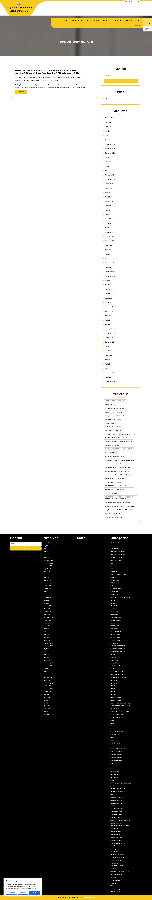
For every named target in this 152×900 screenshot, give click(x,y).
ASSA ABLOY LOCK (116, 557)
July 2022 (108, 206)
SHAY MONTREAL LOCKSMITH (126, 510)
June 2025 (108, 162)
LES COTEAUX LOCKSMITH (113, 430)
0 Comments (46, 77)
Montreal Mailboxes (116, 760)
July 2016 (108, 351)
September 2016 (110, 342)
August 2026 (109, 118)
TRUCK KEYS (46, 80)
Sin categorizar (114, 849)
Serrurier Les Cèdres (125, 467)
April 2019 (108, 254)
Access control (114, 546)
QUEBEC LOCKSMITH (116, 791)
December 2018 (110, 272)
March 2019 (108, 258)
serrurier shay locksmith (112, 493)
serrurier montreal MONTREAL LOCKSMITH (117, 475)
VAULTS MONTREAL (116, 874)
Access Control (77, 20)
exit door (113, 654)
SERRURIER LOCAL (115, 829)
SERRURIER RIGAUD (111, 486)
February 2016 (109, 373)
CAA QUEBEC (114, 591)
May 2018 (108, 280)
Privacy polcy (129, 20)
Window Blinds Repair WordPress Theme (70, 897)
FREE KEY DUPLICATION (117, 671)
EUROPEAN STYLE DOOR (117, 646)
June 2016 (108, 355)
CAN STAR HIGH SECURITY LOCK (120, 597)
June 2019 (108, 245)
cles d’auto (66, 77)
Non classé (113, 769)
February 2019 (109, 263)
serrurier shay (109, 489)
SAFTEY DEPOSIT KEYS (117, 809)
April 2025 (108, 166)
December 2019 (110, 232)
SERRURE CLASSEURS (116, 817)
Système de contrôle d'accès (113, 513)
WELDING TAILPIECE (116, 891)
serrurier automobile (116, 823)
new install (113, 766)
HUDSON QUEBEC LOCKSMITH (114, 427)
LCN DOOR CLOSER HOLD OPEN (119, 711)
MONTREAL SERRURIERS (112, 449)
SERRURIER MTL (110, 478)
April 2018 (108, 285)
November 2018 (110, 276)
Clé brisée (113, 603)
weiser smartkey (115, 889)
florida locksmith (115, 666)
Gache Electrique (110, 419)
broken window (114, 586)
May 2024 (108, 192)
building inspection (115, 589)
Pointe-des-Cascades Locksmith (114, 456)
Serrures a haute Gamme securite (120, 820)
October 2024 (109, 184)
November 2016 (110, 333)
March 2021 (108, 219)
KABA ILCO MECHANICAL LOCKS (120, 706)
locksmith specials (115, 734)
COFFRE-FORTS (115, 614)
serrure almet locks (116, 811)
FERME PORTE (114, 660)
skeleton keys (114, 851)
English (129, 1)
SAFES (112, 806)
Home (65, 20)
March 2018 (108, 289)
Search (121, 81)
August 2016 (109, 346)
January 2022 (109, 214)
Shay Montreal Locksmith (34, 80)
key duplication (114, 709)
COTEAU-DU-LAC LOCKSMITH (114, 412)
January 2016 (109, 377)
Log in (107, 98)
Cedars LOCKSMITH (111, 405)
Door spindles (114, 629)
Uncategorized (114, 869)
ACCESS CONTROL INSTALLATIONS (115, 401)
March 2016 (108, 368)
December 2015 (110, 381)
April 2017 (108, 320)
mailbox (112, 737)
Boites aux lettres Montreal (118, 574)
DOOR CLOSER (114, 626)
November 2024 (110, 179)
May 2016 (108, 359)
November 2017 (110, 302)
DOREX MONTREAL (115, 631)
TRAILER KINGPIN (115, 860)
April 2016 (108, 364)
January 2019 (109, 267)
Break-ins (113, 577)
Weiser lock (113, 883)
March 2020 (108, 228)
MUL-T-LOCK (114, 763)
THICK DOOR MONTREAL (117, 854)
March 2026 (108, 140)
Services (96, 20)
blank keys (113, 566)
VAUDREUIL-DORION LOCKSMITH (114, 517)
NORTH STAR (114, 774)
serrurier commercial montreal (114, 464)
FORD (112, 669)
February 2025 (109, 175)
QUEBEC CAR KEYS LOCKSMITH (119, 789)
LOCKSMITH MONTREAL (129, 434)
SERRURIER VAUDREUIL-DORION (114, 506)
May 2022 (108, 210)
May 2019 (108, 250)
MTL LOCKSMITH (128, 449)
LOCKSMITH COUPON (116, 731)
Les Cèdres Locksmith (111, 434)
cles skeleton (114, 611)
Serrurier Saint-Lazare (126, 486)
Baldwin (112, 563)
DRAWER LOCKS (115, 634)
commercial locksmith (116, 617)
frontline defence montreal (118, 677)
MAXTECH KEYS (115, 740)
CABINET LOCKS (115, 594)
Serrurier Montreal (20, 80)
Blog (139, 20)
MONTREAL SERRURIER (112, 445)
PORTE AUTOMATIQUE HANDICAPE (120, 783)
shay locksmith (131, 506)
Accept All (34, 892)
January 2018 (109, 298)
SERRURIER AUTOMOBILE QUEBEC (120, 826)
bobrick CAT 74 (114, 571)
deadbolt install (114, 623)
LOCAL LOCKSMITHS (116, 714)
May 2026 (108, 131)
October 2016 (109, 338)
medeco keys (114, 746)
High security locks (115, 697)
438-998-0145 (114, 543)
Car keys (112, 600)
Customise (11, 892)
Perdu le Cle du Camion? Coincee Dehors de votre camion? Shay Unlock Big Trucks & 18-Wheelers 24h (47, 71)
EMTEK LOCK (114, 643)
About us (106, 20)
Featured (113, 657)
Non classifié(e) (115, 771)
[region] (23, 887)
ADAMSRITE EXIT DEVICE (117, 551)
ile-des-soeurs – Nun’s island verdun (120, 703)
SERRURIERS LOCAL (116, 840)
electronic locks (115, 637)
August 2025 (109, 157)
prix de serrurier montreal (117, 786)
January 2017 (109, 329)
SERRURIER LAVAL (110, 467)
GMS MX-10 (113, 686)
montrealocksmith (34, 77)
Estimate (137, 25)
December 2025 (110, 144)
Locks (112, 720)
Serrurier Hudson (131, 464)
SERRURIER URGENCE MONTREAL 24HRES (117, 502)
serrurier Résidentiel (116, 837)
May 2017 (108, 316)
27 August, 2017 (21, 77)
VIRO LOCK (113, 877)
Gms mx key (114, 680)
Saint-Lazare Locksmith (127, 460)
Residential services (116, 803)
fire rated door (114, 663)
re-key (112, 794)
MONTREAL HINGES (116, 751)
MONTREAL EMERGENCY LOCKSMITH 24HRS (118, 438)
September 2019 (110, 241)
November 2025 (110, 148)
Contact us (117, 20)
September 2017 (110, 307)
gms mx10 (121, 419)
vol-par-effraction (115, 880)
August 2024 (109, 188)
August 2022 (109, 201)
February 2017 (109, 324)
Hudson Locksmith (110, 423)
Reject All (23, 892)
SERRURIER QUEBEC (116, 834)
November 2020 (110, 223)
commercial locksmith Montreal (114, 408)
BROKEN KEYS (114, 580)
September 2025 (110, 153)
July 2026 (108, 122)
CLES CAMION (58, 77)
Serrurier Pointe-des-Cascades (114, 482)
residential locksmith (116, 797)
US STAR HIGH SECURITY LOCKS (120, 871)
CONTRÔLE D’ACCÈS (116, 620)
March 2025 (108, 170)
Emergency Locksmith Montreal (114, 416)
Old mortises (114, 777)
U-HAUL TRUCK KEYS (116, 866)
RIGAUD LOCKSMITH (111, 460)
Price (87, 20)
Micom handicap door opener (118, 749)
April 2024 (108, 197)
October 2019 (109, 236)
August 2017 (109, 311)
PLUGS (112, 780)
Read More (21, 91)
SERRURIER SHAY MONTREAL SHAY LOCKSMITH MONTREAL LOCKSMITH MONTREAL (119, 498)
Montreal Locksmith (76, 77)
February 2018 (109, 294)
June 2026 (108, 126)
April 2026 (108, 135)
